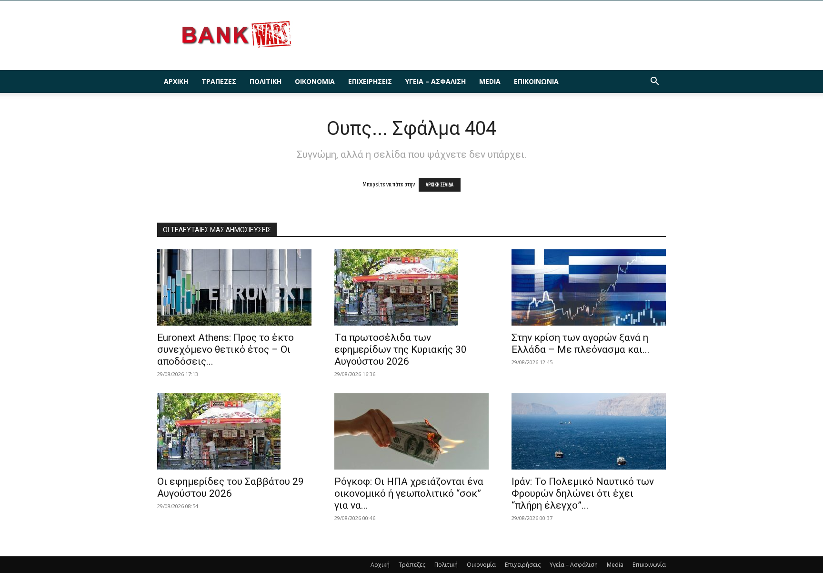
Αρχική (176, 81)
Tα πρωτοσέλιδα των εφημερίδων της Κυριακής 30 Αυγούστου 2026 (400, 349)
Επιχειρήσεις (370, 81)
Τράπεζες (218, 81)
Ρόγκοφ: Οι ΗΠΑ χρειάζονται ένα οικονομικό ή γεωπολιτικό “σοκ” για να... (408, 493)
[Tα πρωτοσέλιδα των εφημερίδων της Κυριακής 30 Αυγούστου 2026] (411, 287)
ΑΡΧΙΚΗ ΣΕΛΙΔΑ (439, 185)
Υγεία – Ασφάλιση (435, 81)
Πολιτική (265, 81)
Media (490, 81)
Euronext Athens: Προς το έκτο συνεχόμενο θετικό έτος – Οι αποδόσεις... (225, 349)
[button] (654, 82)
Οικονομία (315, 81)
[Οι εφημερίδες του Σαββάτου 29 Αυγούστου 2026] (234, 431)
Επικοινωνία (536, 81)
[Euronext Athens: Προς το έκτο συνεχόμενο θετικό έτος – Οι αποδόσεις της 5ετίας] (234, 287)
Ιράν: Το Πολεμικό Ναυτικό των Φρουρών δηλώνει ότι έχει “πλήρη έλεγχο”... (583, 493)
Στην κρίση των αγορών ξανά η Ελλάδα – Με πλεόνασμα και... (581, 343)
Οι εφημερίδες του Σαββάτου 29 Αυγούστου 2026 (230, 487)
